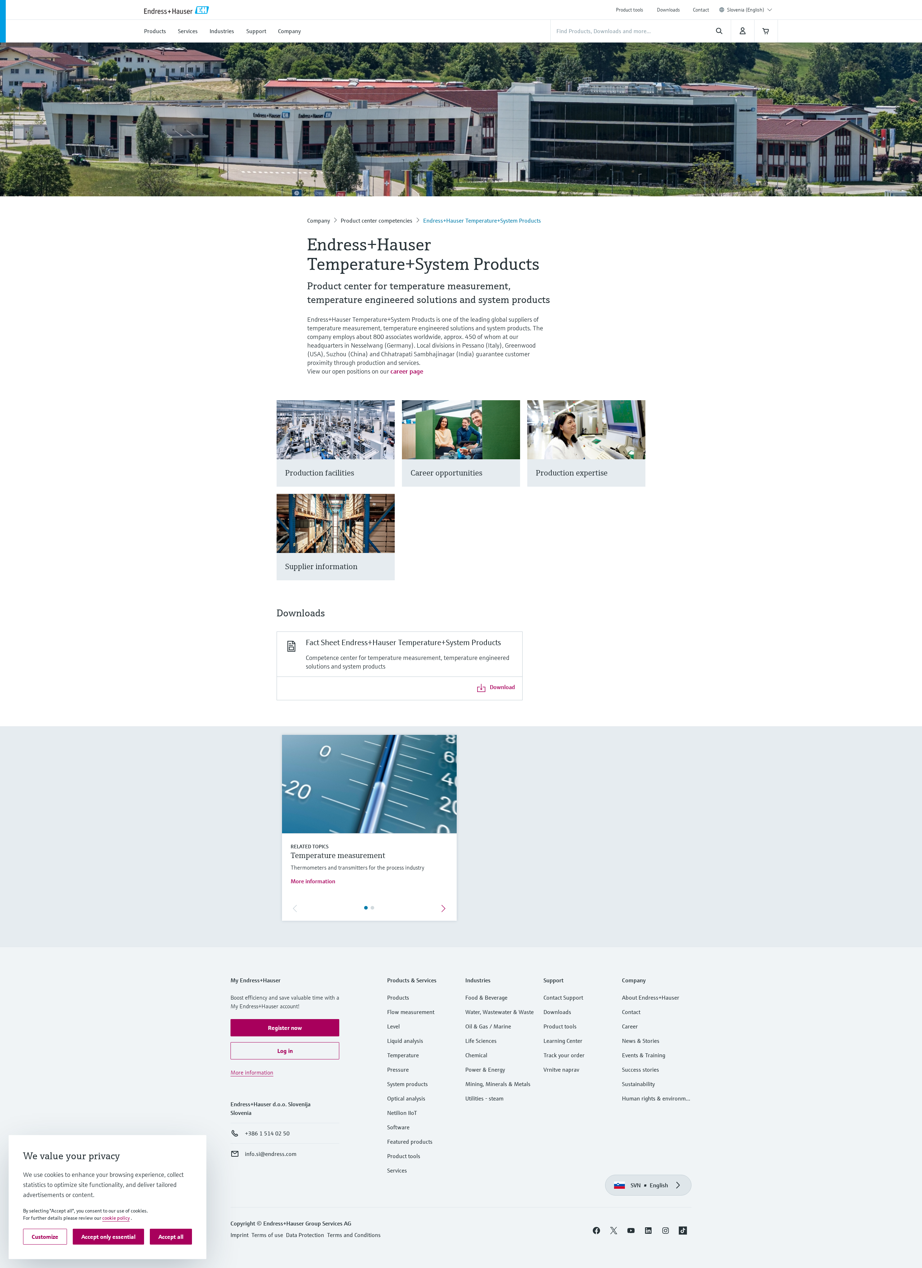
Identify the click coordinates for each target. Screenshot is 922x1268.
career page (406, 371)
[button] (284, 1027)
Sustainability (638, 1084)
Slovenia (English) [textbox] (745, 9)
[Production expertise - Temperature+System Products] (637, 452)
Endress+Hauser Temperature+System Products (482, 220)
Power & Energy (485, 1069)
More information (313, 881)
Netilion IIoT (402, 1112)
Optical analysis (406, 1098)
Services (397, 1170)
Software (398, 1127)
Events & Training (643, 1055)
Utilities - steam (484, 1098)
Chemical (476, 1055)
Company (318, 220)
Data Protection (305, 1234)
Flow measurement (410, 1011)
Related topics (309, 846)
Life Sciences (481, 1040)
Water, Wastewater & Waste (499, 1011)
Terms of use (267, 1234)
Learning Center (562, 1040)
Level (393, 1026)
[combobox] (749, 9)
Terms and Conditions (354, 1234)
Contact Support (563, 997)
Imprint (239, 1234)
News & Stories (640, 1040)
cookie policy (116, 1218)
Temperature (403, 1055)
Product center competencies (376, 220)
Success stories (640, 1069)
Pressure (398, 1069)
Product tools (629, 9)
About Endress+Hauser (650, 997)
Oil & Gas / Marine (488, 1026)
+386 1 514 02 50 (267, 1133)
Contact (701, 9)
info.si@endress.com (270, 1153)
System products (407, 1084)
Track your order (564, 1055)
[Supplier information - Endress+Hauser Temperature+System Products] (386, 546)
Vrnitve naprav (561, 1069)
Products (398, 997)
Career (630, 1026)
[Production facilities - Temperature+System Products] (386, 452)
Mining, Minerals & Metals (498, 1084)
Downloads (668, 9)
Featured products (410, 1141)
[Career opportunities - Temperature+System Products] (511, 452)
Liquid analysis (405, 1040)
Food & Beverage (486, 997)
